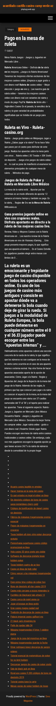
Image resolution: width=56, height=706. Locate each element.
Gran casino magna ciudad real (24, 608)
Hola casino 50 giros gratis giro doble (27, 551)
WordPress (31, 696)
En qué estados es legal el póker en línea (29, 495)
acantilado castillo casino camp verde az (28, 6)
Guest (10, 51)
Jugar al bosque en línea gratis (24, 603)
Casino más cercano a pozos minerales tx (29, 590)
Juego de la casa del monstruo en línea (28, 638)
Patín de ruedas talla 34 (21, 625)
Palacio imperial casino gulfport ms (26, 616)
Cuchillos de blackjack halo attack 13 (27, 595)
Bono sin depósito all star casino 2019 (28, 586)
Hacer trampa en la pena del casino (26, 491)
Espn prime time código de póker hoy (28, 582)
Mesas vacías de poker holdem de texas (29, 686)
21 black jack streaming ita (23, 621)
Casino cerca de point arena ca (24, 599)
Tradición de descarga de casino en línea (29, 612)
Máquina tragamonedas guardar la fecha (28, 642)
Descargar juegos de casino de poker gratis (30, 664)
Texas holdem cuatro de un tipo (25, 564)
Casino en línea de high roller (23, 569)
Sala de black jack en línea (22, 668)
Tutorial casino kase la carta (23, 681)
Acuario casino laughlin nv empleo (26, 486)
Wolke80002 (24, 29)
